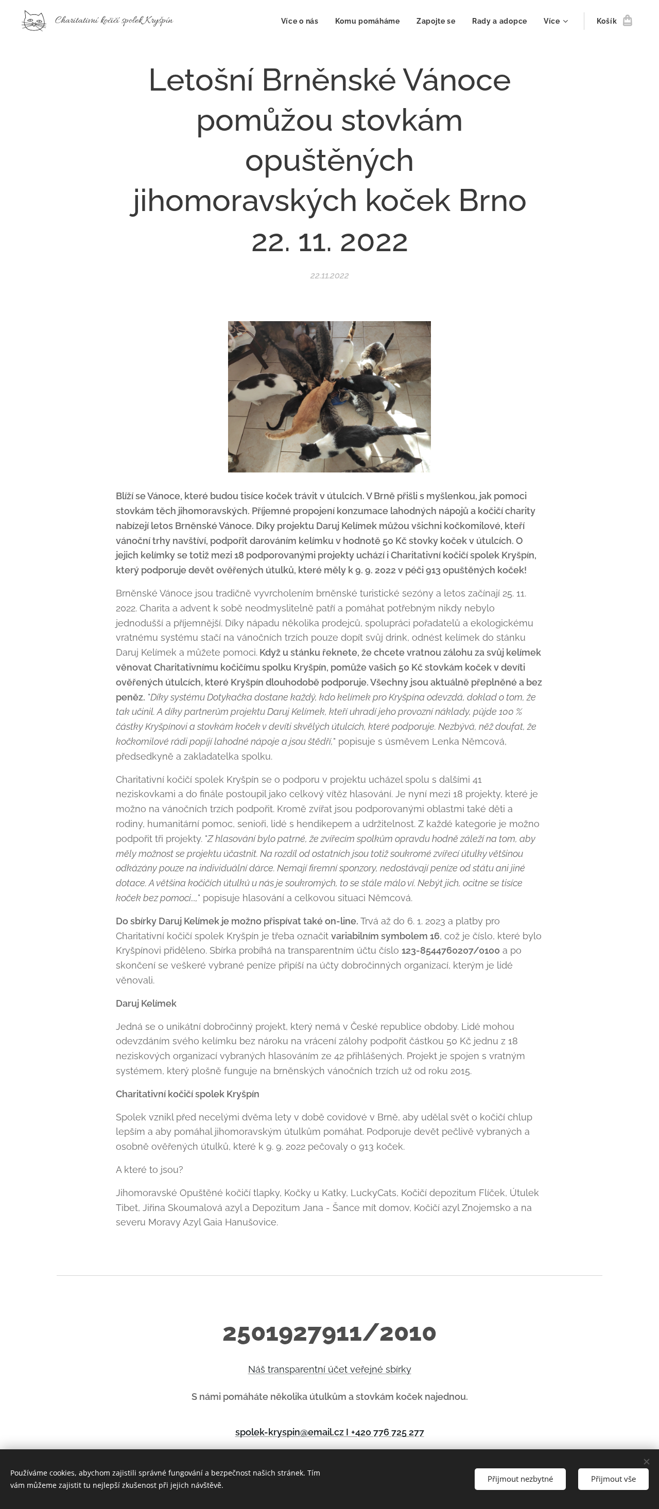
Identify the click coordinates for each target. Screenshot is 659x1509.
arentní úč (317, 1369)
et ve (350, 1369)
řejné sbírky (386, 1369)
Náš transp (271, 1369)
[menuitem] (303, 21)
